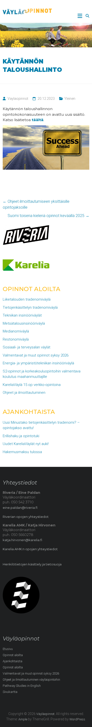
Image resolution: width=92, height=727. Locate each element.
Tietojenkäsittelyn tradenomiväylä (30, 307)
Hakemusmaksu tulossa (22, 452)
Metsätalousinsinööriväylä (24, 323)
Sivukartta (10, 692)
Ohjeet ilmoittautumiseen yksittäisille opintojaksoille (36, 204)
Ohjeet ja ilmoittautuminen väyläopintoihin (31, 679)
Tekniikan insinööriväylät (22, 315)
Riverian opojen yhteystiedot (26, 517)
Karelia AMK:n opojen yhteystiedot (30, 549)
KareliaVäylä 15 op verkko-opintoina (32, 385)
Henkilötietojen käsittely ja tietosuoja (32, 564)
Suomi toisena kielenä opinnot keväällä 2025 (48, 215)
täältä (37, 119)
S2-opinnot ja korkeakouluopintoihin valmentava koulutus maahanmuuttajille (41, 374)
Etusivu (8, 649)
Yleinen (69, 99)
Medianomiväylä (16, 331)
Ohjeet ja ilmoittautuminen (24, 392)
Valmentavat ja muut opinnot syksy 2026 (35, 355)
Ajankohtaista (12, 661)
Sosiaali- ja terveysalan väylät (26, 347)
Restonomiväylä (16, 339)
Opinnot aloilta (13, 655)
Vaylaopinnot (18, 99)
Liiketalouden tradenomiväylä (27, 299)
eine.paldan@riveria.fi (20, 508)
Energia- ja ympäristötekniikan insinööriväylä (38, 363)
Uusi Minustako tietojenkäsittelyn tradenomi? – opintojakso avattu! (41, 425)
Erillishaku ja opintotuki (21, 436)
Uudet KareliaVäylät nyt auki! (26, 444)
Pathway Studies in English (22, 686)
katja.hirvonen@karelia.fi (22, 540)
